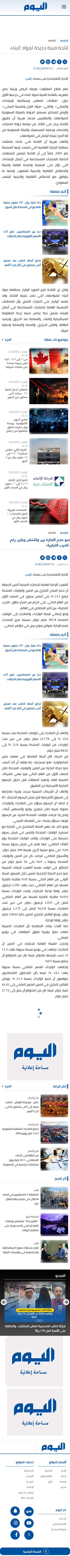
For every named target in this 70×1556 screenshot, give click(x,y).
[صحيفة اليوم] (35, 7)
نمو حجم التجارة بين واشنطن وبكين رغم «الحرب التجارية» (40, 542)
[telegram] (53, 61)
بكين (60, 564)
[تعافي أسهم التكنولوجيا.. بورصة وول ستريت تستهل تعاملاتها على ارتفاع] (48, 421)
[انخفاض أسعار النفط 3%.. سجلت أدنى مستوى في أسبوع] (48, 391)
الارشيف (30, 1476)
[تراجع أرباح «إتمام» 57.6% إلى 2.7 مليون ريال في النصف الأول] (48, 481)
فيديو (63, 1487)
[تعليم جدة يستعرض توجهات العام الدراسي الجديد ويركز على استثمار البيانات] (54, 1224)
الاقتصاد (52, 40)
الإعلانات (30, 1487)
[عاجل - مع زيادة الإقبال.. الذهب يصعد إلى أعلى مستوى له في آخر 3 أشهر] (54, 1105)
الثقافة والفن (46, 1476)
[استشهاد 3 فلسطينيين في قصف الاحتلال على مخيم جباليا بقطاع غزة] (54, 1198)
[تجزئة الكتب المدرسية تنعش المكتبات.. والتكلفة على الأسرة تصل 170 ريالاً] (35, 1302)
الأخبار (63, 1470)
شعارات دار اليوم (26, 1492)
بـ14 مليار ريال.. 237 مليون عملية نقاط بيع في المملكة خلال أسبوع (22, 204)
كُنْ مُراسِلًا (29, 1470)
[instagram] (15, 1523)
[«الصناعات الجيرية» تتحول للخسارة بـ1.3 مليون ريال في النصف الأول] (48, 511)
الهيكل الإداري (59, 1524)
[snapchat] (15, 1511)
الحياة (63, 1476)
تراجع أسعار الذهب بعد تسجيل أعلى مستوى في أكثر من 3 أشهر (22, 262)
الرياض (60, 68)
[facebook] (59, 61)
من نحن (62, 1518)
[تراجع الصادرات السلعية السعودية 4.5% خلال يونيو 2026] (54, 1132)
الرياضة (63, 1481)
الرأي (50, 1481)
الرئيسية (64, 40)
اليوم (65, 68)
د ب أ (66, 564)
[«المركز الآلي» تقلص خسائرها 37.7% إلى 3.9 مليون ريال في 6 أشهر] (48, 451)
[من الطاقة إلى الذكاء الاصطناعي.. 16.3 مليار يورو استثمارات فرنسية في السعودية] (54, 1159)
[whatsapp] (48, 61)
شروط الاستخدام (58, 1529)
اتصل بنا (30, 1481)
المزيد (7, 339)
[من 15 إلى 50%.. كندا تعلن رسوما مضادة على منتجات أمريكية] (48, 361)
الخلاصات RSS (27, 1498)
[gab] (29, 1511)
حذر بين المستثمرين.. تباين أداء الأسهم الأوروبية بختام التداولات (22, 233)
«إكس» (29, 78)
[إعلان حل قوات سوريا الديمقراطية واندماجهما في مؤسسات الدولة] (54, 1251)
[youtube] (29, 1523)
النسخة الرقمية (32, 1551)
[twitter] (65, 61)
